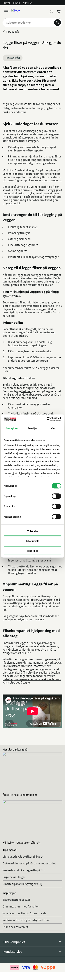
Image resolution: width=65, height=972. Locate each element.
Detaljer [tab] (32, 428)
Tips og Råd (13, 31)
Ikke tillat (32, 550)
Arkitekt (28, 2)
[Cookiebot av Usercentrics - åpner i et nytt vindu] (46, 419)
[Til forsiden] (28, 11)
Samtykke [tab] (12, 428)
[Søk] (57, 22)
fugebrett (32, 245)
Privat (6, 2)
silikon (24, 257)
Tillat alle (32, 531)
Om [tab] (53, 428)
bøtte (23, 251)
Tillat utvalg (32, 541)
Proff (16, 2)
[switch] (56, 496)
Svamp (12, 251)
